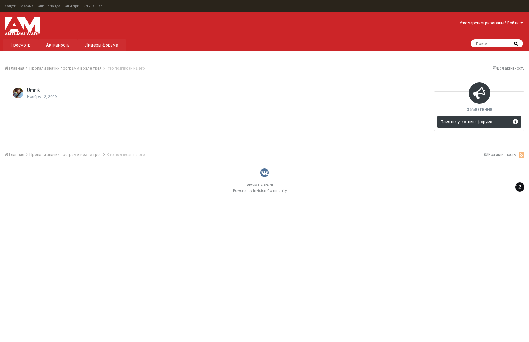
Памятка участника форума (466, 121)
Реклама (26, 6)
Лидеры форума (101, 45)
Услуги (10, 6)
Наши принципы (77, 6)
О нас (98, 6)
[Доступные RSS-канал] (521, 155)
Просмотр (21, 45)
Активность (58, 45)
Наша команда (48, 6)
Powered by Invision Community (260, 191)
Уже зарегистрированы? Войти (490, 23)
